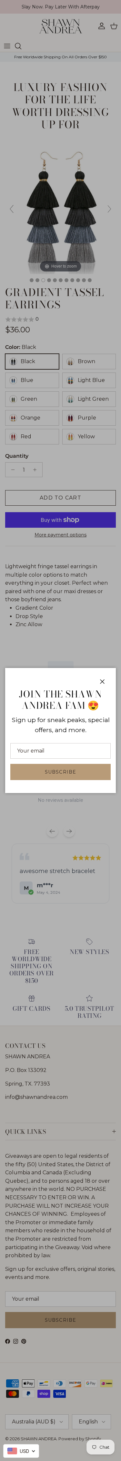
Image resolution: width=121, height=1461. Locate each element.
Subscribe (60, 772)
